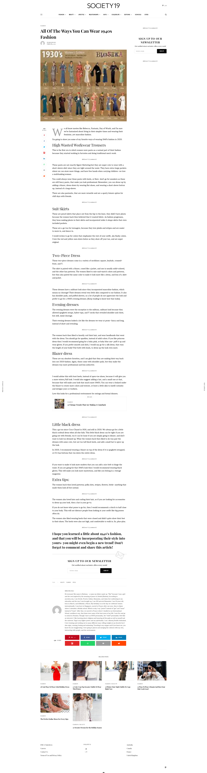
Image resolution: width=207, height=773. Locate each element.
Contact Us (44, 752)
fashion (68, 582)
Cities (146, 14)
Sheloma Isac (52, 42)
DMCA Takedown (46, 745)
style (74, 582)
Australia (130, 745)
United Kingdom (132, 755)
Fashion (43, 25)
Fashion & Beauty (111, 684)
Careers (43, 748)
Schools (138, 14)
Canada (129, 748)
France (129, 752)
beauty (62, 582)
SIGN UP (106, 570)
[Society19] (103, 5)
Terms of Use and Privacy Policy (51, 755)
